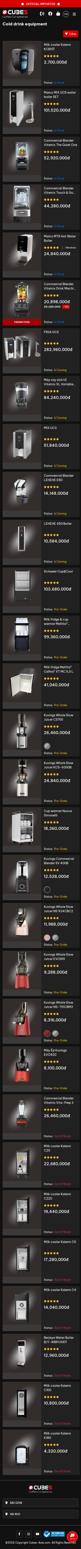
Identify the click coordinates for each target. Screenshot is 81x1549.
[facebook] (19, 1534)
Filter (72, 34)
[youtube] (37, 1534)
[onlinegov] (54, 1534)
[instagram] (28, 1534)
